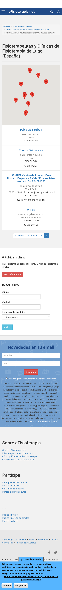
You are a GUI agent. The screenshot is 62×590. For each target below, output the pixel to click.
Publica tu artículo (11, 485)
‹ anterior (32, 235)
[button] (58, 12)
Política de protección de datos (43, 421)
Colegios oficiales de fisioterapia (18, 459)
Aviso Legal (7, 539)
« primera (19, 235)
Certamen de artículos (13, 488)
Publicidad (43, 539)
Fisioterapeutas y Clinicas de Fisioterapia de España (27, 30)
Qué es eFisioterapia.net (14, 450)
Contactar (21, 539)
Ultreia (31, 209)
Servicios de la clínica (13, 312)
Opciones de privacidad (31, 559)
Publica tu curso (10, 514)
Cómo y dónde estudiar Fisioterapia (19, 456)
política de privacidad (46, 378)
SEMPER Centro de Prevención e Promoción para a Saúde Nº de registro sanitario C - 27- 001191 (31, 178)
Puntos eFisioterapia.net (14, 491)
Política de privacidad (26, 542)
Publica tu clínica (10, 521)
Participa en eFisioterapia (14, 482)
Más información (12, 274)
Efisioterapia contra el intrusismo (18, 453)
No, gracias (20, 585)
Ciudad (6, 302)
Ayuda (32, 539)
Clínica (5, 292)
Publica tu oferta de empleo (15, 517)
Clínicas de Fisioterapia (22, 27)
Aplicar (7, 327)
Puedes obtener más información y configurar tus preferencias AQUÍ (31, 578)
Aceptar (7, 585)
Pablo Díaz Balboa (31, 129)
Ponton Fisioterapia (31, 150)
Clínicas (6, 27)
